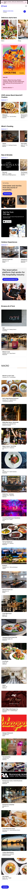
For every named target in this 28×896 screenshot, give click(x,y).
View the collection (7, 87)
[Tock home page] (4, 6)
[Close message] (26, 2)
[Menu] (26, 6)
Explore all (3, 100)
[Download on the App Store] (14, 221)
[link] (10, 111)
